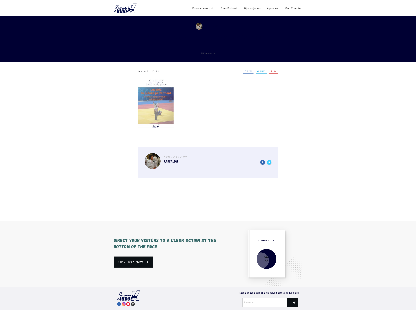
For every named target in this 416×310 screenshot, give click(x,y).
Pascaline (215, 26)
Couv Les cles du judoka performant (208, 37)
